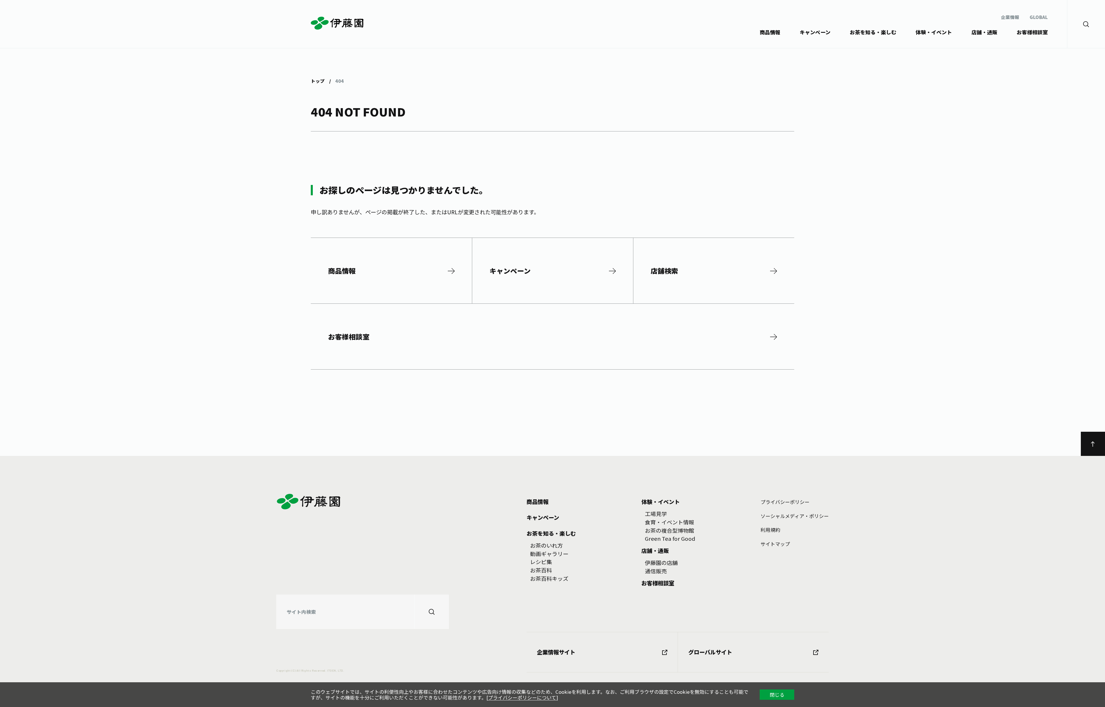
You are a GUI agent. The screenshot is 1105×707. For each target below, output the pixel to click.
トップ (318, 81)
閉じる (777, 694)
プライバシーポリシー (785, 501)
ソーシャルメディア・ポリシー (795, 516)
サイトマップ (775, 543)
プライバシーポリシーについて (522, 697)
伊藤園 (338, 23)
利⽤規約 (770, 529)
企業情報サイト (556, 652)
